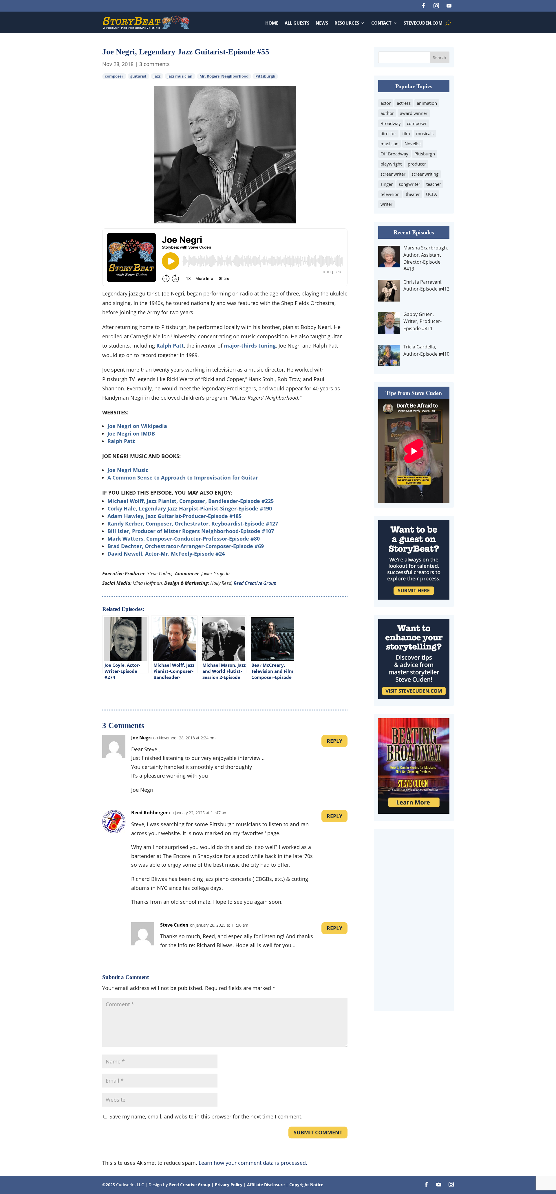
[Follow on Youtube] (449, 6)
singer (387, 184)
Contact (381, 23)
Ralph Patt (170, 345)
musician (389, 143)
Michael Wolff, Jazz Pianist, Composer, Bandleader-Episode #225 (190, 500)
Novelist (413, 143)
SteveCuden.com (423, 23)
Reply (334, 740)
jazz (156, 76)
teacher (433, 184)
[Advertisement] (413, 920)
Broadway (391, 123)
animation (427, 103)
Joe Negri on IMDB (131, 433)
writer (386, 204)
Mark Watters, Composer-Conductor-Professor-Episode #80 (183, 538)
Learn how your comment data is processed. (253, 1162)
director (388, 133)
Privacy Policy (229, 1184)
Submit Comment (318, 1132)
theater (413, 194)
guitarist (138, 76)
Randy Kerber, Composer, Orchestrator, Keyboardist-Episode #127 (192, 523)
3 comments (154, 63)
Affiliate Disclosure (266, 1184)
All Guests (297, 23)
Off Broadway (394, 154)
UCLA (431, 194)
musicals (425, 133)
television (390, 194)
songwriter (409, 184)
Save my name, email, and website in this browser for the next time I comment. (206, 1116)
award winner (413, 113)
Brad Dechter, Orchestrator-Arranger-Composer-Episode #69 (185, 546)
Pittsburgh (265, 76)
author (387, 113)
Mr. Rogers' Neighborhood (224, 76)
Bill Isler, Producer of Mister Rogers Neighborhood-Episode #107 (190, 531)
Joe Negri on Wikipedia (137, 426)
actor (386, 103)
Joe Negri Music (127, 469)
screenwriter (393, 174)
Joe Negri (141, 737)
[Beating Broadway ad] (413, 811)
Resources (346, 23)
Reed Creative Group (255, 583)
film (406, 133)
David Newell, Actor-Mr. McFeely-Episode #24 (166, 553)
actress (404, 103)
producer (417, 164)
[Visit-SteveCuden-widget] (413, 696)
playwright (391, 164)
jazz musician (180, 76)
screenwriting (424, 174)
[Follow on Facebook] (423, 6)
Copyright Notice (306, 1184)
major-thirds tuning (250, 345)
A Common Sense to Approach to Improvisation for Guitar (182, 477)
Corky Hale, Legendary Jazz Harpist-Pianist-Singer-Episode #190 (189, 508)
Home (271, 23)
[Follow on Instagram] (436, 5)
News (322, 23)
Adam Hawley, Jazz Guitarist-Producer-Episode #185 (174, 515)
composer (114, 76)
